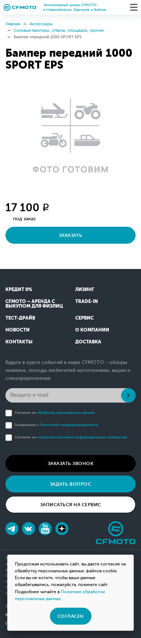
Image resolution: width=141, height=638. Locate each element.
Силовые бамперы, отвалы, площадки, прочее (59, 30)
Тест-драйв (20, 318)
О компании (92, 329)
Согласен (70, 616)
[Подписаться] (128, 395)
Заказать (70, 235)
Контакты (19, 341)
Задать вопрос (70, 484)
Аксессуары (41, 24)
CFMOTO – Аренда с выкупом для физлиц (34, 303)
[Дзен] (61, 528)
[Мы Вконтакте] (28, 528)
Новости (17, 329)
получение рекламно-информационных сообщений (82, 437)
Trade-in (86, 301)
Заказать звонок (71, 463)
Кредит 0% (18, 289)
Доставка (88, 341)
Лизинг (84, 289)
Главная (12, 24)
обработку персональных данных (66, 413)
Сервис (84, 318)
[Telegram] (11, 528)
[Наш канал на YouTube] (45, 528)
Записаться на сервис (70, 504)
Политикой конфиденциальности (69, 425)
